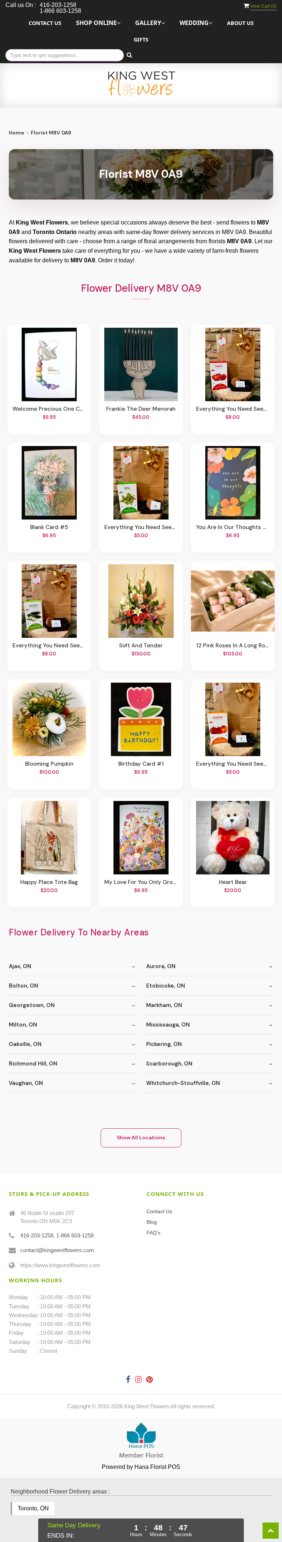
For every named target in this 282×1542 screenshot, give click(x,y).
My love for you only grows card (141, 882)
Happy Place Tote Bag (49, 882)
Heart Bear (233, 882)
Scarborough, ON (169, 1063)
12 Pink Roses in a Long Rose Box (233, 645)
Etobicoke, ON (165, 985)
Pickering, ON (164, 1044)
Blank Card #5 (49, 527)
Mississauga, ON (168, 1024)
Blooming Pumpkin (49, 764)
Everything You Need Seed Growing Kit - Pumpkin (233, 764)
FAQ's (153, 1233)
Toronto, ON (33, 1508)
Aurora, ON (161, 966)
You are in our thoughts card (233, 527)
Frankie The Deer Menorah (141, 409)
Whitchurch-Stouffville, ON (183, 1083)
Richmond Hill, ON (33, 1063)
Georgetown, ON (32, 1005)
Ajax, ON (20, 966)
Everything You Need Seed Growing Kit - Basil (141, 527)
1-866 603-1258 (75, 1235)
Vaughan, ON (26, 1083)
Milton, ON (23, 1024)
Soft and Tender (141, 645)
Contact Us (45, 22)
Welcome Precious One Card (49, 409)
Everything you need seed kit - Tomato (233, 409)
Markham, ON (164, 1005)
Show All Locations (141, 1137)
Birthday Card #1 (141, 764)
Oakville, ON (25, 1044)
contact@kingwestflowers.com (57, 1250)
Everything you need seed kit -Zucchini (49, 645)
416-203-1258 (36, 1235)
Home (16, 132)
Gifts (141, 39)
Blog (152, 1222)
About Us (240, 22)
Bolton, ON (23, 985)
